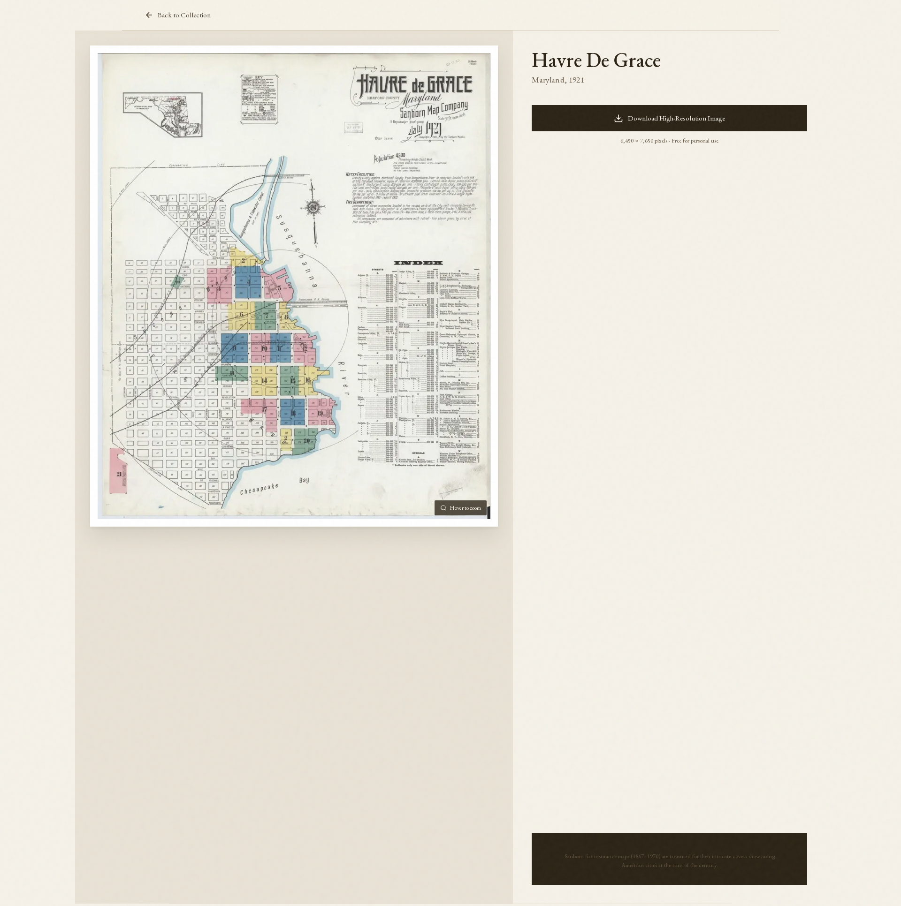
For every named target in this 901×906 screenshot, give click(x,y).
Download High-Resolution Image (676, 118)
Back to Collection (184, 15)
